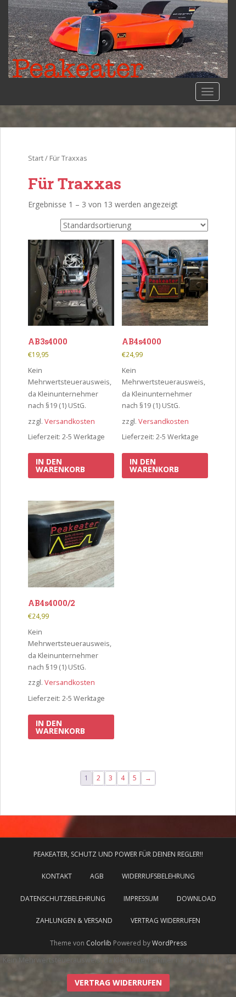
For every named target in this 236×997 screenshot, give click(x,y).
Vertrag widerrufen (165, 920)
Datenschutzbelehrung (62, 898)
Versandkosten (69, 421)
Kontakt (57, 876)
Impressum (141, 898)
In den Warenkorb (60, 465)
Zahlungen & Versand (74, 920)
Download (196, 898)
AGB (97, 876)
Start (35, 158)
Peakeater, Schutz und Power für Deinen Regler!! (118, 854)
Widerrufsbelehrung (158, 876)
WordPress (169, 943)
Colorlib (98, 943)
